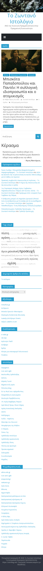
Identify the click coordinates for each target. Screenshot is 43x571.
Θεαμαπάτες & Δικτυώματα (11, 395)
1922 (12, 102)
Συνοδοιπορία (6, 456)
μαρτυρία (13, 238)
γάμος (29, 238)
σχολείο (35, 238)
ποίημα (26, 230)
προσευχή (27, 251)
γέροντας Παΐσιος (22, 255)
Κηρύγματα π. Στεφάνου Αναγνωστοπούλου (17, 523)
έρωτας (4, 244)
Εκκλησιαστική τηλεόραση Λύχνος (13, 503)
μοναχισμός (30, 233)
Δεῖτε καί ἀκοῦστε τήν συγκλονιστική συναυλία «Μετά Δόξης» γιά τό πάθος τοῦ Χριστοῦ (21, 174)
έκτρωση (20, 234)
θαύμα (12, 259)
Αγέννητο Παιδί (7, 341)
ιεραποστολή (25, 242)
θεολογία (22, 238)
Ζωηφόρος (5, 513)
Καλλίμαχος (5, 415)
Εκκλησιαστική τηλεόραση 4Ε (11, 499)
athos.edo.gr (5, 472)
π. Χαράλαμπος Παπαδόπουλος (10, 230)
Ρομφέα (4, 544)
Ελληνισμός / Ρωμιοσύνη (18, 75)
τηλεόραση (20, 264)
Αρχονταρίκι (5, 493)
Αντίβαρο (4, 345)
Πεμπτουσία (5, 540)
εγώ (15, 102)
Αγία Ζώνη (5, 486)
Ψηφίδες (4, 459)
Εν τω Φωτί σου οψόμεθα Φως (12, 391)
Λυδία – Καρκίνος (7, 419)
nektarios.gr (5, 482)
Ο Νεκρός (4, 429)
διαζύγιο (26, 264)
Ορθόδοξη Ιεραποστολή (10, 439)
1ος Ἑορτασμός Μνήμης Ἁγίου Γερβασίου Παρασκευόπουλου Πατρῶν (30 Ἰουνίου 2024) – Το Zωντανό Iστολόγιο (20, 190)
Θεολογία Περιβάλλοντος (10, 398)
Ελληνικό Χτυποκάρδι (9, 506)
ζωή (19, 241)
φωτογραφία (33, 230)
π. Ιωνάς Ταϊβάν (7, 537)
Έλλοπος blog (6, 388)
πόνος (33, 242)
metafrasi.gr (5, 305)
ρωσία (22, 230)
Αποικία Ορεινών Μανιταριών (12, 311)
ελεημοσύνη (12, 234)
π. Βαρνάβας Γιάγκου (14, 244)
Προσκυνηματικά (7, 449)
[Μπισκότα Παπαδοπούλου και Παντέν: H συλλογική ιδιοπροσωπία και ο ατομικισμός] (21, 51)
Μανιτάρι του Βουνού (9, 422)
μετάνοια (15, 242)
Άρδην (3, 348)
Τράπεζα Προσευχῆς (26, 211)
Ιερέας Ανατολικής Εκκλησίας (11, 408)
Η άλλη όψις (5, 516)
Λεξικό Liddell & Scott (9, 322)
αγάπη (5, 238)
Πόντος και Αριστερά (8, 446)
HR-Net (4, 338)
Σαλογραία (5, 453)
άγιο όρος (34, 255)
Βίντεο (6, 75)
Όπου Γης (4, 432)
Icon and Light (6, 371)
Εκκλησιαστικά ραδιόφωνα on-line (13, 496)
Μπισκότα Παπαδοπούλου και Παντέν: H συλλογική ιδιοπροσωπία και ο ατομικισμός (20, 87)
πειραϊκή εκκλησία (32, 247)
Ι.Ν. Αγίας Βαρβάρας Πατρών (11, 402)
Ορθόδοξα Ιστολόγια (9, 436)
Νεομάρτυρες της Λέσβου (10, 425)
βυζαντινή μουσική (8, 247)
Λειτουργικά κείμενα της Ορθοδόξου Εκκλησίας (18, 527)
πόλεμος (3, 241)
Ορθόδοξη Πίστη (7, 442)
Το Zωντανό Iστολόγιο (21, 18)
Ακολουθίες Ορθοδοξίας (10, 374)
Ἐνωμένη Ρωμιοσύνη (9, 510)
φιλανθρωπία (5, 259)
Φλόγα (3, 547)
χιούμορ (37, 241)
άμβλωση (32, 264)
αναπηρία (4, 264)
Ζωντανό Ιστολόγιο (29, 99)
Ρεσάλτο (4, 355)
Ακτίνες (4, 378)
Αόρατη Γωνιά (6, 381)
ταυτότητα (24, 102)
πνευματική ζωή (8, 255)
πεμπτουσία (20, 247)
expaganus (5, 368)
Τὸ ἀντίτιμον (5, 279)
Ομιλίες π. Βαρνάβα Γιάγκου (11, 530)
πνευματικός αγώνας (26, 258)
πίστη (5, 233)
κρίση (39, 234)
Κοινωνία (32, 75)
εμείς (18, 102)
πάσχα (22, 244)
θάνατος (15, 267)
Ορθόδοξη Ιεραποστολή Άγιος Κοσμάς (15, 533)
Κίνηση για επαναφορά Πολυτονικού (14, 351)
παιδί (9, 241)
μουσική (13, 251)
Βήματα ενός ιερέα (8, 385)
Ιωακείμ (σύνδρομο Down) (11, 318)
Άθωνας (4, 489)
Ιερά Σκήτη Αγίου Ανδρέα (10, 520)
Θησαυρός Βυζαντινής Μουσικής (13, 315)
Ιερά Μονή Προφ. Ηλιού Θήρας (12, 405)
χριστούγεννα (6, 267)
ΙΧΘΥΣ (3, 412)
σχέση (11, 263)
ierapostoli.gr (6, 479)
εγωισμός (27, 244)
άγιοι (4, 251)
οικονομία (33, 244)
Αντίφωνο (5, 308)
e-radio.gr (4, 334)
